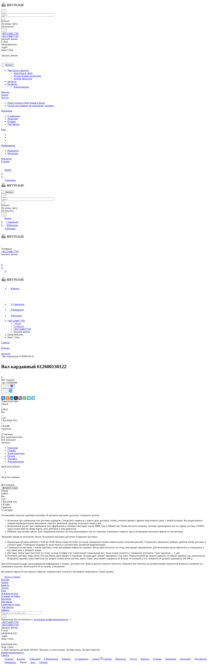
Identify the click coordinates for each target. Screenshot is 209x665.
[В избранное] (8, 386)
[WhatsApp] (24, 398)
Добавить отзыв (9, 488)
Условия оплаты (9, 593)
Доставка (12, 458)
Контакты (6, 599)
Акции (4, 582)
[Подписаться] (3, 616)
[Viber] (20, 398)
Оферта (5, 610)
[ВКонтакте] (3, 398)
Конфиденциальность (12, 652)
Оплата (11, 456)
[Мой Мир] (11, 398)
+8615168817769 (10, 33)
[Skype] (29, 398)
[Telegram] (33, 398)
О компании (13, 116)
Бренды (5, 585)
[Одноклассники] (7, 398)
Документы (13, 124)
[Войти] (2, 261)
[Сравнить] (7, 390)
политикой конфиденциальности (51, 619)
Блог (3, 590)
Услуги (5, 588)
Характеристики (16, 453)
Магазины (12, 153)
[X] (16, 398)
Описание (12, 447)
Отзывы (11, 121)
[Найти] (3, 30)
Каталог (5, 579)
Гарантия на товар (10, 604)
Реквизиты (13, 150)
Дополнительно (15, 461)
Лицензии (12, 118)
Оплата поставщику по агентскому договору (30, 105)
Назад (18, 323)
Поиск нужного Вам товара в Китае (26, 103)
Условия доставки (10, 596)
